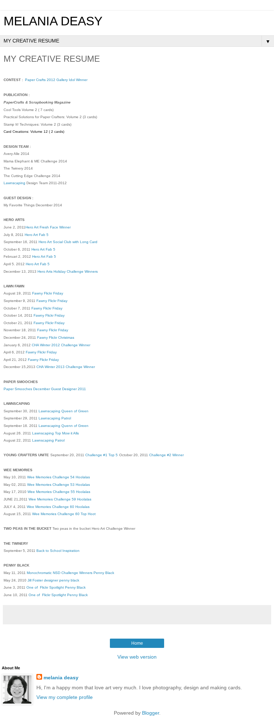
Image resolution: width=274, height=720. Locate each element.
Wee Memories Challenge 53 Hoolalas (58, 485)
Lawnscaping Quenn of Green (63, 426)
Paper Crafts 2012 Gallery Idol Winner (56, 80)
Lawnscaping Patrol (55, 418)
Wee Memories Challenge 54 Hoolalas (58, 477)
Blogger (150, 713)
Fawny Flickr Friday (47, 293)
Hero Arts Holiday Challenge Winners (67, 271)
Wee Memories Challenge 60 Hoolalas (58, 507)
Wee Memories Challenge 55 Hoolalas (58, 492)
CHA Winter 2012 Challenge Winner (61, 345)
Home (137, 643)
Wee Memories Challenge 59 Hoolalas (60, 499)
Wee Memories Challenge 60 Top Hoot (64, 514)
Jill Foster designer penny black (53, 580)
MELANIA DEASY (53, 21)
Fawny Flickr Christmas (55, 337)
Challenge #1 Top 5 (101, 455)
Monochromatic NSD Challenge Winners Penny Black (70, 573)
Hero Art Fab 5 (37, 235)
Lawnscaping (14, 183)
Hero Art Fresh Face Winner (48, 227)
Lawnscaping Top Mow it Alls (55, 433)
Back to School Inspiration (58, 551)
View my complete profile (64, 697)
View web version (137, 657)
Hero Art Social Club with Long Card (68, 242)
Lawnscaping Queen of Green (62, 411)
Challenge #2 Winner (167, 455)
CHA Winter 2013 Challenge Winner (65, 367)
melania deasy (61, 677)
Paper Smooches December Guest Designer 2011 (45, 389)
